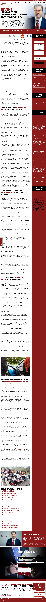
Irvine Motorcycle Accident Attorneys (11, 514)
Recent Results (36, 2)
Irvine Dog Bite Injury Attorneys (10, 504)
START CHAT (39, 592)
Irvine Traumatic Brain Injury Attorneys (11, 501)
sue (4, 281)
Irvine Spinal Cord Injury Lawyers (10, 499)
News (44, 2)
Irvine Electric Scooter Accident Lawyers (11, 527)
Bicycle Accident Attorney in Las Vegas (38, 103)
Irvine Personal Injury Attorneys (10, 493)
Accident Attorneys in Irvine (38, 74)
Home (15, 2)
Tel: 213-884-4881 (5, 593)
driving (3, 21)
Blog (41, 2)
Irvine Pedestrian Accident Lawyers (10, 519)
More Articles (36, 211)
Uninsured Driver (15, 129)
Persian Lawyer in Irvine (37, 88)
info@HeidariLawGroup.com (5, 595)
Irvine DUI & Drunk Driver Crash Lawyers (11, 506)
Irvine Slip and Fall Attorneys (9, 497)
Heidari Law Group (20, 449)
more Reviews (39, 181)
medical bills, (13, 238)
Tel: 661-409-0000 (32, 592)
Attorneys (30, 2)
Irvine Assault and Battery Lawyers (10, 495)
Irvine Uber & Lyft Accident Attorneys (11, 525)
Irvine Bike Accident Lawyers (9, 516)
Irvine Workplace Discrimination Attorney (37, 80)
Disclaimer (3, 600)
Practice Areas (24, 2)
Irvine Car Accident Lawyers (9, 512)
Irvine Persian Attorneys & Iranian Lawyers (12, 510)
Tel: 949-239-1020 (14, 592)
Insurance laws (4, 383)
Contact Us (42, 0)
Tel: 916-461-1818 (23, 592)
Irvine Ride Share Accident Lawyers (10, 523)
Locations (19, 2)
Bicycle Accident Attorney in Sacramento (38, 100)
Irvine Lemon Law (36, 83)
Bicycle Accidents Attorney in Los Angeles (38, 106)
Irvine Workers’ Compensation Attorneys (11, 508)
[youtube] (8, 599)
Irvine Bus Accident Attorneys (9, 521)
